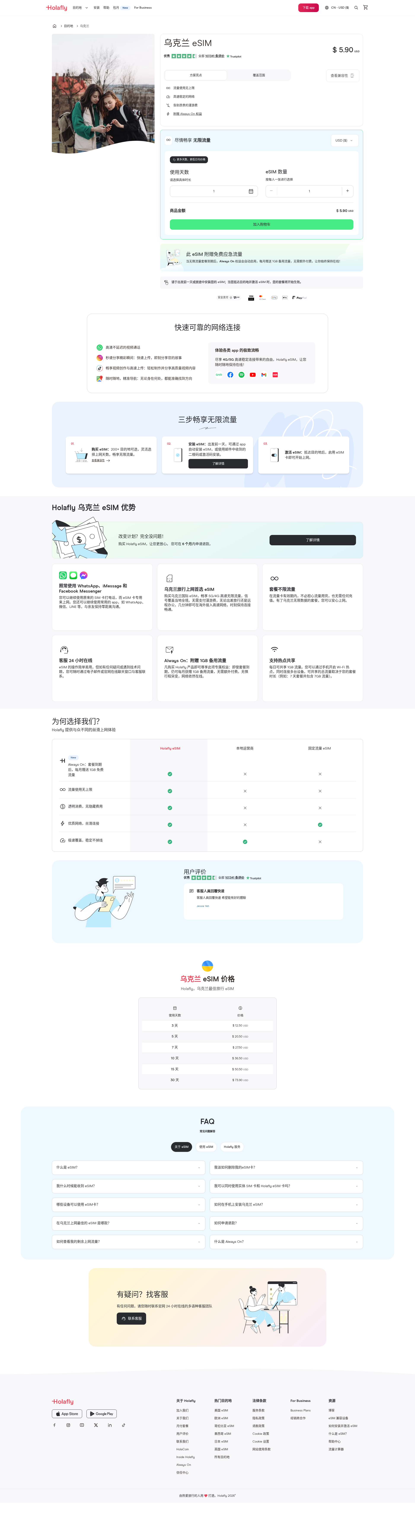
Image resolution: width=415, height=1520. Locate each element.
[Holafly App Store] (67, 1413)
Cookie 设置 (260, 1441)
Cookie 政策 (260, 1433)
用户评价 (182, 1433)
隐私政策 (258, 1418)
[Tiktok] (123, 1425)
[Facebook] (54, 1425)
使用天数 (179, 172)
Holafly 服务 (232, 1146)
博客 (332, 1410)
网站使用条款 (261, 1449)
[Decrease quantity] (271, 191)
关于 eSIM (181, 1146)
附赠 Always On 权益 (187, 113)
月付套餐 (182, 1426)
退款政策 (258, 1426)
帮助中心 (335, 1441)
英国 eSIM (221, 1449)
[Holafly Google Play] (101, 1413)
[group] (128, 1168)
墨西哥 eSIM (222, 1433)
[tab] (196, 75)
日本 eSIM (221, 1441)
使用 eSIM (206, 1146)
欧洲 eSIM (221, 1418)
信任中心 (182, 1472)
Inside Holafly (185, 1457)
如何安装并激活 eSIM (343, 1426)
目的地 (77, 7)
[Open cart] (366, 7)
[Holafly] (89, 1401)
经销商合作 (298, 1418)
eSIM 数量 (276, 172)
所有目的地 (222, 1457)
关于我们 (182, 1418)
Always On (183, 1464)
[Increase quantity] (348, 191)
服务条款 (258, 1410)
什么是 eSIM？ (338, 1433)
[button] (356, 8)
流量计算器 (336, 1449)
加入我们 (182, 1410)
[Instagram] (68, 1425)
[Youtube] (82, 1425)
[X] (96, 1425)
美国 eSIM (221, 1410)
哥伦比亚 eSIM (224, 1426)
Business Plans (300, 1410)
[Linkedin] (109, 1425)
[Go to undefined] (54, 26)
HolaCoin (182, 1449)
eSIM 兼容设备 (338, 1418)
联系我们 (182, 1441)
